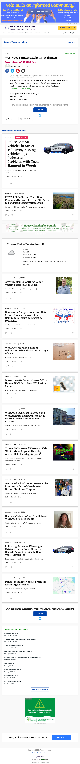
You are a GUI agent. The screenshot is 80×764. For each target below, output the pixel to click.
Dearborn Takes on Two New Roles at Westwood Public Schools (26, 517)
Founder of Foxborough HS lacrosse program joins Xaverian (25, 289)
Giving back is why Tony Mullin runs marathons (21, 493)
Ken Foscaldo (15, 66)
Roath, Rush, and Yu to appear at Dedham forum (21, 325)
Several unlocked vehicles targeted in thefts (20, 589)
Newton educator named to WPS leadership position (23, 523)
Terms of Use (35, 762)
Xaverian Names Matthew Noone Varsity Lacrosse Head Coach (24, 283)
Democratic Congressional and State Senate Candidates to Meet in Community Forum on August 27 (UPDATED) (25, 316)
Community (20, 33)
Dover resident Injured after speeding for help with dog (24, 559)
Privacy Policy (44, 762)
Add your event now (40, 689)
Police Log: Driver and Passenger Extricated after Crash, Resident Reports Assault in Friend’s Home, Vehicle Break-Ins (24, 550)
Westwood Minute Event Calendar (16, 629)
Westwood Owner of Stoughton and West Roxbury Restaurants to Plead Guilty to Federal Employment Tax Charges (25, 417)
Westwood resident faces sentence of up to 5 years (22, 426)
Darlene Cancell (10, 177)
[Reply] (12, 119)
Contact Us (35, 753)
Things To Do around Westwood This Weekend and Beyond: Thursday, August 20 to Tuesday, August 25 (26, 451)
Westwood (8, 137)
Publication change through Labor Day (18, 358)
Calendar (11, 33)
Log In (72, 33)
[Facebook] (7, 70)
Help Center (44, 753)
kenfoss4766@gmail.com (20, 89)
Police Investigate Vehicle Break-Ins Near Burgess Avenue (25, 583)
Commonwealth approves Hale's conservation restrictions (25, 207)
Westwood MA (70, 54)
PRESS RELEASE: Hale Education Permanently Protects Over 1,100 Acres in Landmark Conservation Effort (27, 200)
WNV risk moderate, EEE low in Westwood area (21, 390)
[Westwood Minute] (20, 28)
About (43, 33)
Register (64, 33)
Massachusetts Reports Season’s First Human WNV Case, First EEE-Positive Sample (26, 383)
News (5, 33)
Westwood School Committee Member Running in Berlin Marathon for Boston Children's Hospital (27, 486)
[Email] (23, 70)
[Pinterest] (18, 70)
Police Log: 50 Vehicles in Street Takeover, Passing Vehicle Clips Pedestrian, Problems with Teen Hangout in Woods (23, 154)
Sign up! (40, 110)
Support (71, 42)
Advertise (36, 33)
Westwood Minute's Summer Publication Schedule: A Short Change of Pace (26, 350)
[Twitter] (12, 70)
